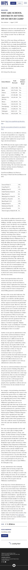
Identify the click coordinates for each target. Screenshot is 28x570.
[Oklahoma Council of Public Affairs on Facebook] (2, 561)
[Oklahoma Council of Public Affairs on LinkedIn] (5, 561)
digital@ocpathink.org (5, 557)
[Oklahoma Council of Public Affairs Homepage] (4, 3)
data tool (23, 42)
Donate (13, 3)
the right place (20, 514)
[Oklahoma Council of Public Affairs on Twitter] (3, 561)
